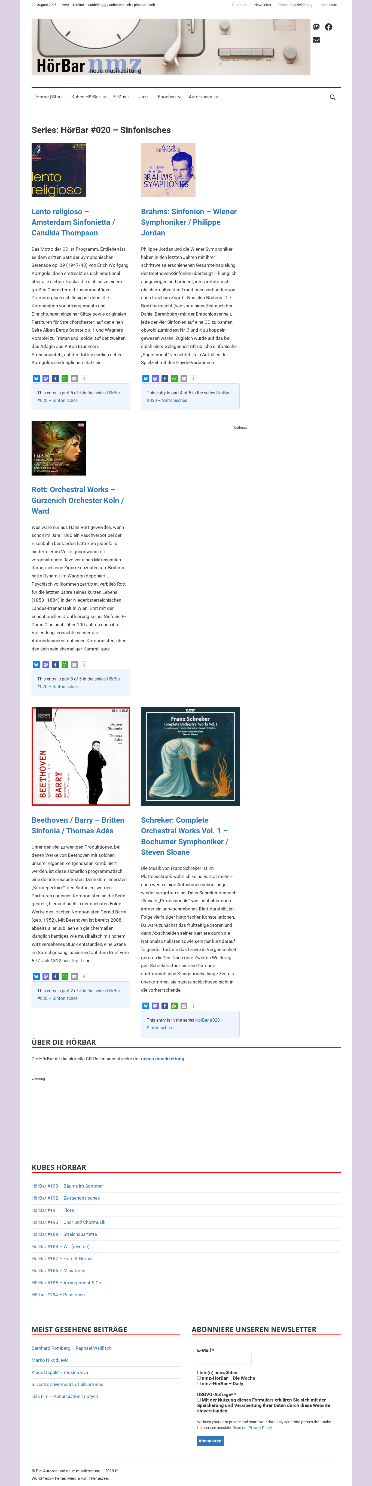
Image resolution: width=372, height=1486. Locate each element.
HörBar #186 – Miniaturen (58, 1270)
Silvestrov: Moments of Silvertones (67, 1384)
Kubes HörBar (85, 96)
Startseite (239, 5)
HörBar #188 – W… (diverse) (61, 1246)
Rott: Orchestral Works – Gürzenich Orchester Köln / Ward (78, 500)
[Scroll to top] (361, 1475)
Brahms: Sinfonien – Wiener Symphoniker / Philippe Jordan (189, 222)
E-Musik (121, 96)
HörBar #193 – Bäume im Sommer (67, 1186)
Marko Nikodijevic (50, 1360)
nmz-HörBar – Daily (222, 1383)
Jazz (143, 96)
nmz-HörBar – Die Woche (228, 1378)
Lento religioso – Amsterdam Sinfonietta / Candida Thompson (73, 222)
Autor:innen (200, 96)
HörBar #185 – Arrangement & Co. (67, 1282)
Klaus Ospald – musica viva (60, 1372)
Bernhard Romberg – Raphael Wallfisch (72, 1348)
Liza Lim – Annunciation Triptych (65, 1396)
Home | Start (49, 96)
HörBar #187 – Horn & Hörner (62, 1258)
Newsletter (262, 5)
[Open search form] (333, 97)
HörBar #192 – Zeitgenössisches (66, 1198)
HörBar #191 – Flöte (53, 1210)
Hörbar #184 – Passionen (58, 1294)
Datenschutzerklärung (295, 5)
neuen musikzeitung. (163, 1058)
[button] (36, 378)
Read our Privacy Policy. (253, 1428)
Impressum (328, 5)
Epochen (167, 96)
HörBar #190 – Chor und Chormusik (68, 1222)
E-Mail (205, 1350)
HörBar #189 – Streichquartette (64, 1234)
